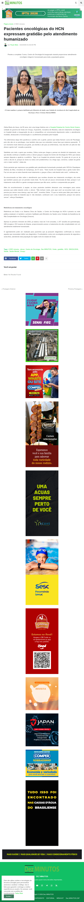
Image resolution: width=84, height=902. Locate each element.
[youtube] (37, 885)
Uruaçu (22, 251)
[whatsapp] (51, 885)
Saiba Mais (19, 893)
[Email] (42, 258)
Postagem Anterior (9, 289)
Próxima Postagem (74, 289)
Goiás (54, 249)
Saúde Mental (14, 251)
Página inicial (8, 24)
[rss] (56, 885)
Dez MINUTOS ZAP (73, 898)
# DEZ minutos (19, 24)
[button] (2, 3)
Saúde (6, 251)
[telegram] (47, 885)
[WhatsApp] (33, 258)
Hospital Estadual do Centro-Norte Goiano (65, 127)
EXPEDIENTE (39, 898)
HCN (66, 249)
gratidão (60, 249)
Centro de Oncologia (33, 249)
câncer (22, 249)
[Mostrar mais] (46, 258)
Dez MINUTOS (46, 249)
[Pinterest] (37, 258)
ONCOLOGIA (73, 249)
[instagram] (42, 885)
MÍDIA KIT (60, 898)
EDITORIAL (50, 898)
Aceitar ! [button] (9, 896)
